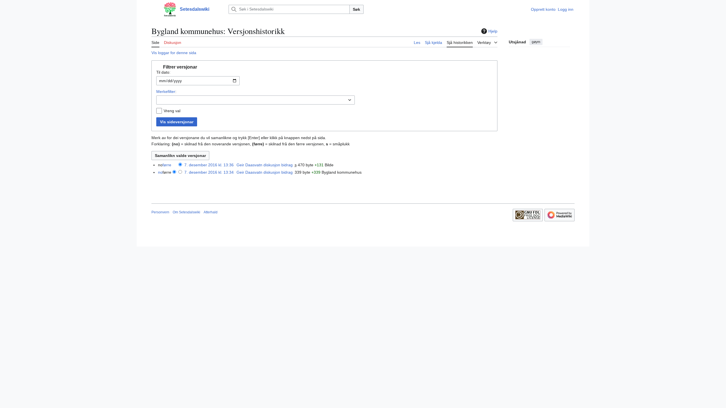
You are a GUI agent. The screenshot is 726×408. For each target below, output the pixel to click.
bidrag (287, 165)
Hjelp (492, 31)
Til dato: (163, 72)
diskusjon (271, 165)
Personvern (160, 212)
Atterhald (211, 212)
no (160, 172)
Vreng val (172, 111)
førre (166, 165)
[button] (154, 9)
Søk (356, 9)
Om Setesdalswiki (186, 212)
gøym (536, 42)
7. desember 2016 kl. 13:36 (209, 165)
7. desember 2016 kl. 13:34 (209, 172)
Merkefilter (165, 91)
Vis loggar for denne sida (173, 52)
